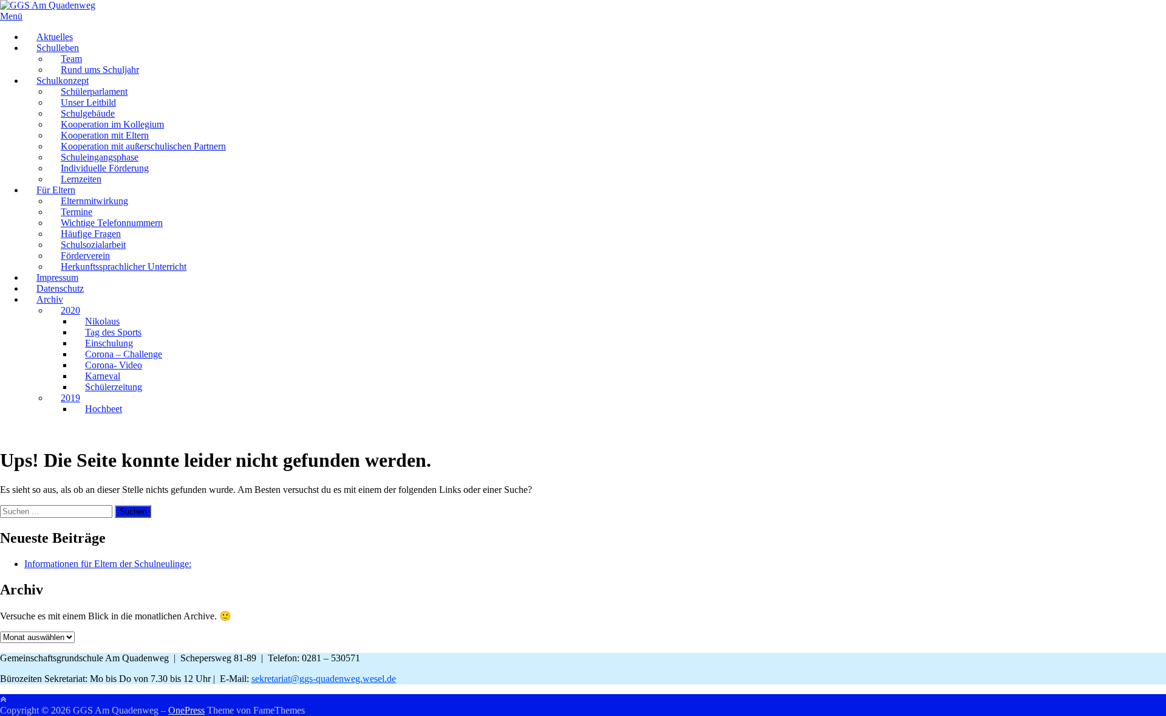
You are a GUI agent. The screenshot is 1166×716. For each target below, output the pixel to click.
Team (71, 58)
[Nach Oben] (3, 699)
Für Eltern (55, 190)
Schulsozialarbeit (93, 244)
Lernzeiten (81, 179)
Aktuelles (54, 37)
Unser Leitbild (88, 102)
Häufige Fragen (91, 234)
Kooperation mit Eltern (105, 135)
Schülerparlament (94, 91)
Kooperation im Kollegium (112, 124)
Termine (76, 212)
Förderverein (85, 255)
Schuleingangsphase (99, 157)
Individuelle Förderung (105, 168)
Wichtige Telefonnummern (112, 223)
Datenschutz (60, 288)
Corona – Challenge (123, 354)
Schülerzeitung (113, 387)
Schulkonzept (62, 80)
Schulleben (57, 48)
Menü (11, 16)
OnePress (186, 710)
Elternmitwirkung (94, 201)
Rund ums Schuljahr (100, 69)
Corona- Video (113, 365)
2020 (70, 310)
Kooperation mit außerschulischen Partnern (143, 146)
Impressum (57, 277)
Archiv (49, 299)
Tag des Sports (113, 332)
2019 (70, 398)
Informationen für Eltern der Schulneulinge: (107, 564)
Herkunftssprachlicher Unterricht (123, 266)
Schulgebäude (88, 113)
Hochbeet (103, 409)
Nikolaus (102, 321)
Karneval (102, 376)
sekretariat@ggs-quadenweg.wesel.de (323, 678)
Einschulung (109, 343)
